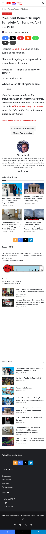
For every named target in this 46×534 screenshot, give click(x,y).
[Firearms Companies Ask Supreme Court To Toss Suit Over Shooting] (34, 188)
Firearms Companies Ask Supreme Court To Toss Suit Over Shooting (33, 199)
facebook (21, 167)
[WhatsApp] (35, 38)
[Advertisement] (23, 334)
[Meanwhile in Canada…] (8, 391)
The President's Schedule (23, 128)
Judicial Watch (6, 480)
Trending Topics (13, 9)
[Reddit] (28, 38)
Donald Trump (19, 49)
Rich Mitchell (8, 32)
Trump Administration (23, 133)
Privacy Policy (8, 506)
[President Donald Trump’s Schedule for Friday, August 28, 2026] (12, 189)
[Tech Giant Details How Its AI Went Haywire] (8, 421)
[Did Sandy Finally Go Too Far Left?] (8, 381)
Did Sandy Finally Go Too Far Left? (29, 378)
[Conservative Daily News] (14, 3)
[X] (12, 38)
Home (5, 9)
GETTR (29, 167)
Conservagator (6, 476)
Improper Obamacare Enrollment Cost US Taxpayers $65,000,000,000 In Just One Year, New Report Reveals (30, 302)
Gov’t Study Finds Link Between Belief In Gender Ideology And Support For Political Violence (28, 430)
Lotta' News (5, 483)
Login (5, 503)
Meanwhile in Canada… (24, 388)
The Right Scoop (7, 487)
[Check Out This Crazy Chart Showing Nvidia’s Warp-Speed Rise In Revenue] (8, 441)
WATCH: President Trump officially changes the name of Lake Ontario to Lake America (30, 291)
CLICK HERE (18, 256)
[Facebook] (5, 38)
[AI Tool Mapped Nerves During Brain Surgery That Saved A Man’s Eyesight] (8, 401)
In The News (24, 9)
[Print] (12, 43)
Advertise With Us (9, 499)
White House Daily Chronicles (27, 106)
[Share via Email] (5, 43)
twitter (15, 167)
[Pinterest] (20, 38)
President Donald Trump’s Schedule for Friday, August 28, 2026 (11, 201)
